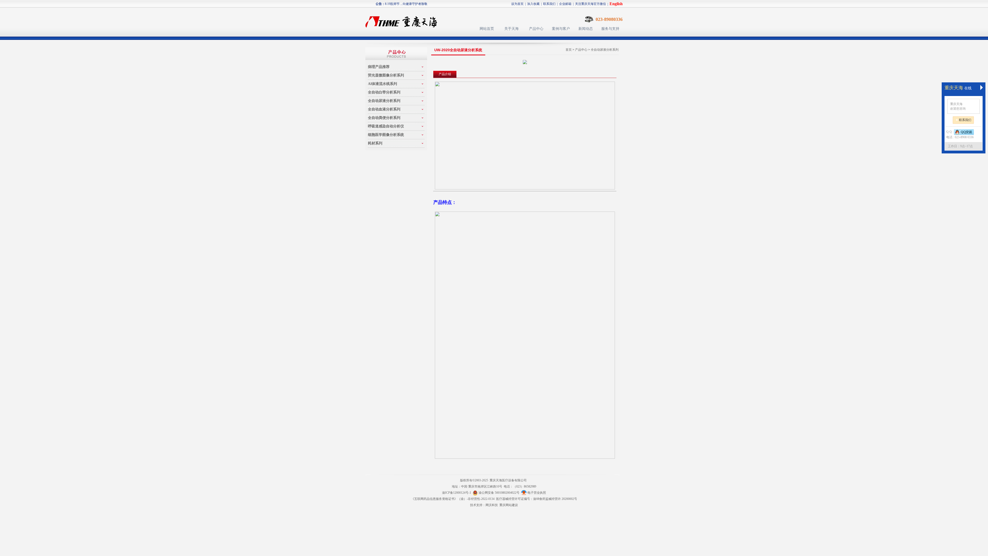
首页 (569, 49)
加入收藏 (533, 4)
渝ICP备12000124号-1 (456, 492)
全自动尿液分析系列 (605, 49)
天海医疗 (403, 19)
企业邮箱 (565, 4)
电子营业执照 (536, 492)
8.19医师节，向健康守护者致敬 (406, 4)
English (616, 4)
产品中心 (536, 29)
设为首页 (517, 4)
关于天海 (511, 29)
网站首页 (487, 29)
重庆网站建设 (508, 505)
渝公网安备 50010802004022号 (499, 492)
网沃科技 (492, 505)
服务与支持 (610, 29)
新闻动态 (585, 29)
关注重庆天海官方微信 (590, 4)
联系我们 (549, 4)
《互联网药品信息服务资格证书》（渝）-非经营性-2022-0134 (453, 499)
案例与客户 (561, 29)
